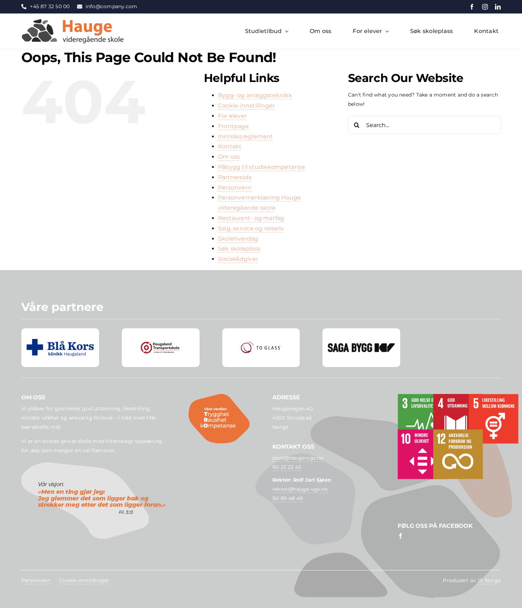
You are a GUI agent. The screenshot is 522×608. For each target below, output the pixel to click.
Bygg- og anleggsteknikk (255, 95)
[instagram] (485, 7)
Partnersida (234, 177)
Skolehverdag (238, 238)
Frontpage (233, 126)
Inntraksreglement (245, 136)
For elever (232, 116)
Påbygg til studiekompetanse (261, 167)
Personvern (234, 187)
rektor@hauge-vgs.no (300, 489)
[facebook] (472, 7)
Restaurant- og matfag (251, 218)
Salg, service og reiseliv (251, 228)
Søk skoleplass (239, 248)
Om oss (229, 156)
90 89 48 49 (287, 498)
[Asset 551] (72, 21)
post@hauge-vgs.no (297, 458)
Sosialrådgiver (238, 259)
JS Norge (489, 580)
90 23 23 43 (286, 467)
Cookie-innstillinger (246, 105)
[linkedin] (498, 7)
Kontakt (230, 146)
